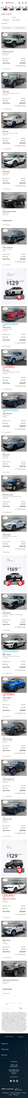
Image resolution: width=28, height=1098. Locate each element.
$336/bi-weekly (21, 793)
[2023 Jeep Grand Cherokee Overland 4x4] (14, 200)
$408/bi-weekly (21, 105)
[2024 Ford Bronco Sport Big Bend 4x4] (14, 40)
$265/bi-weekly (21, 185)
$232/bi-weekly (21, 549)
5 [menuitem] (18, 1003)
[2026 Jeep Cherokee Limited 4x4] (14, 400)
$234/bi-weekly (21, 670)
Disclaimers (6, 1093)
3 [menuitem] (12, 1003)
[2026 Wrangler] (14, 858)
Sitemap (16, 1094)
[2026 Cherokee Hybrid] (14, 286)
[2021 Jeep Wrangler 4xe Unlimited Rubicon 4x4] (14, 768)
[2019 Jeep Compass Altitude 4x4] (14, 685)
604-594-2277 (14, 1066)
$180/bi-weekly (21, 627)
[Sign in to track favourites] (24, 34)
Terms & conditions (15, 1093)
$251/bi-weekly (21, 343)
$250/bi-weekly (21, 469)
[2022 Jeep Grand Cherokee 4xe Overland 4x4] (14, 969)
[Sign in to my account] (26, 3)
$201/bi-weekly (21, 65)
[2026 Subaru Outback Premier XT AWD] (14, 236)
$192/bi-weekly (21, 954)
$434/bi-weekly (21, 386)
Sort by (14, 17)
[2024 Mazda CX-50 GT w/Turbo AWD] (14, 314)
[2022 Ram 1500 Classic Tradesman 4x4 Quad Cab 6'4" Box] (14, 483)
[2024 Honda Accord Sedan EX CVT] (14, 886)
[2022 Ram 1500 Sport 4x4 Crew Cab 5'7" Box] (14, 120)
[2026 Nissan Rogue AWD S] (14, 929)
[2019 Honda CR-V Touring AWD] (14, 160)
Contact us (14, 1061)
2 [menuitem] (9, 1003)
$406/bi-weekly (21, 145)
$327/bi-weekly (21, 509)
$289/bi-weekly (21, 429)
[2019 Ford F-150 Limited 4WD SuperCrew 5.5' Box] (14, 357)
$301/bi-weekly (21, 833)
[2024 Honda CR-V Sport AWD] (14, 444)
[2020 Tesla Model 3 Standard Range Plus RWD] (14, 524)
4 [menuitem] (15, 1003)
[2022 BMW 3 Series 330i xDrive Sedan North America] (14, 642)
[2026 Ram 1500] (14, 573)
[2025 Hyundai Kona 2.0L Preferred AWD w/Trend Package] (14, 602)
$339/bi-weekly (21, 261)
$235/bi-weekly (21, 753)
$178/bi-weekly (21, 713)
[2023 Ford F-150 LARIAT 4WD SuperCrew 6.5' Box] (14, 80)
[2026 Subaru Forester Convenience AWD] (14, 728)
